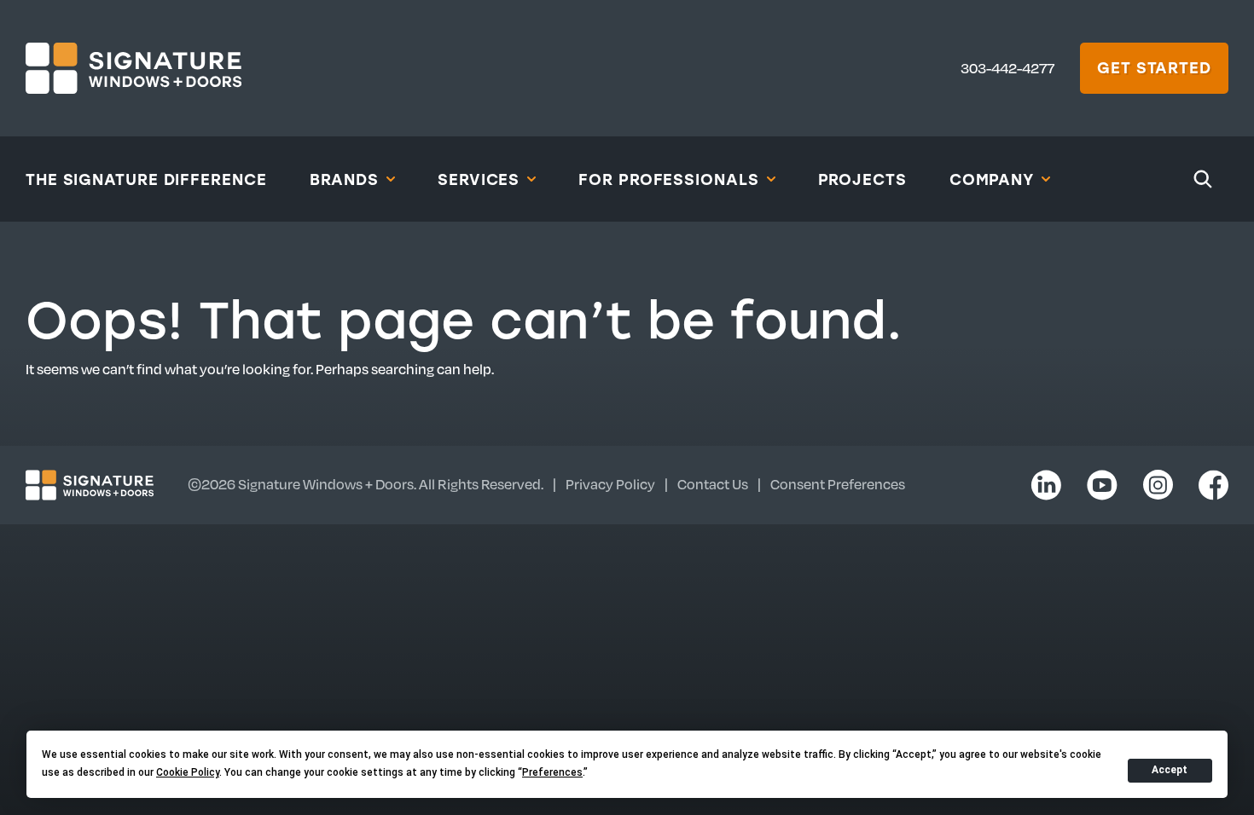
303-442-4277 (1007, 68)
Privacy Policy (610, 484)
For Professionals (668, 179)
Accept (1169, 770)
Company (991, 179)
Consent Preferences (837, 484)
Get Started (1154, 67)
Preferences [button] (552, 772)
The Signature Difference (146, 179)
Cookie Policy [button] (187, 772)
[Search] (1202, 179)
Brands (344, 179)
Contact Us (712, 484)
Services (479, 179)
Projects (862, 179)
